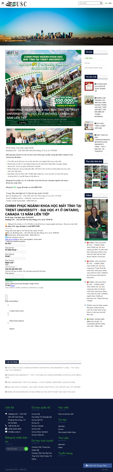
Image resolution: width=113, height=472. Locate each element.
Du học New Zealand (40, 432)
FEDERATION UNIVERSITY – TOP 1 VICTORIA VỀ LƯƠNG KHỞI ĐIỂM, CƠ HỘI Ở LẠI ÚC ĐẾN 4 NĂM (43, 376)
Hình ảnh (61, 444)
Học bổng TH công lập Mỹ (42, 417)
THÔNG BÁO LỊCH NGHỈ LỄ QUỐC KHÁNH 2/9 (101, 87)
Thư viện (105, 470)
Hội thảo (89, 58)
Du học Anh (36, 429)
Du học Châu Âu (38, 435)
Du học (87, 63)
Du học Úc (35, 423)
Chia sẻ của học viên (65, 414)
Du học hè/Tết (37, 420)
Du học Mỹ (36, 414)
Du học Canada (37, 426)
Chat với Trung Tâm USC (96, 466)
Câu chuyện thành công (93, 68)
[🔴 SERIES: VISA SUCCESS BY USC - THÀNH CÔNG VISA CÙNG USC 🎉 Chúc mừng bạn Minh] (96, 219)
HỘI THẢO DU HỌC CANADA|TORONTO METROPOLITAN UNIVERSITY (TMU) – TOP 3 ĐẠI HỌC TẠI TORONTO (42, 369)
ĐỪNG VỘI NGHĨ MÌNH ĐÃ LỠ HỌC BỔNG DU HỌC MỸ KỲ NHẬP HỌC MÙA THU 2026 (41, 392)
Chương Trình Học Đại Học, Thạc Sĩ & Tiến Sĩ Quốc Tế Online (42, 456)
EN (110, 3)
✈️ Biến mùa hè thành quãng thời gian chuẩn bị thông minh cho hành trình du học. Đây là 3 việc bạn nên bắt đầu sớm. (97, 310)
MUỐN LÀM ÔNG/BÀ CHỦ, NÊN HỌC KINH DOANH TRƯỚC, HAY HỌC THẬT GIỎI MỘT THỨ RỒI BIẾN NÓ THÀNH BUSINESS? (101, 107)
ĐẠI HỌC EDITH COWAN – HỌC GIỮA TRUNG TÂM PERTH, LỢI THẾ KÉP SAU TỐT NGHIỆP (44, 387)
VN (106, 3)
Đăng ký (26, 449)
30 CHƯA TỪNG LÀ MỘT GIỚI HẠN (100, 125)
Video (60, 447)
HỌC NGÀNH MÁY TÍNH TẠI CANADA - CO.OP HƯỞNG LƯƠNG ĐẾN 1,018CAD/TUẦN (41, 382)
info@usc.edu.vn (14, 432)
